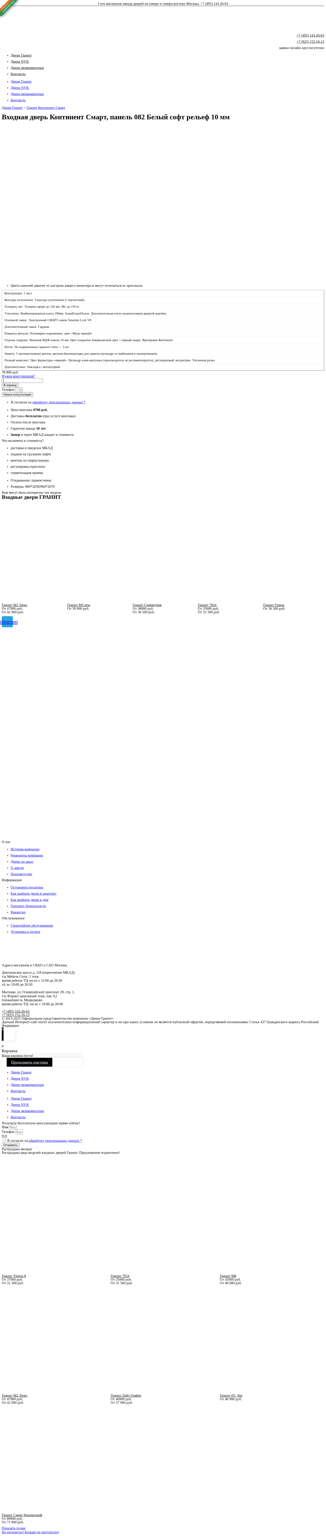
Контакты (18, 74)
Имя (5, 1127)
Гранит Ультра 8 (14, 1276)
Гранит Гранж (273, 605)
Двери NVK (20, 88)
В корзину (10, 385)
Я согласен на (44, 1141)
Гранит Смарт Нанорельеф (22, 1515)
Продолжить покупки (29, 1062)
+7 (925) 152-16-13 (310, 41)
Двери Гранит (21, 81)
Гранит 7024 (207, 605)
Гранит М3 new (78, 605)
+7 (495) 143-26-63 (310, 35)
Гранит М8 (228, 1276)
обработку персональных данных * (59, 402)
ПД (4, 1136)
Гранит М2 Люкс (14, 605)
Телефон (9, 389)
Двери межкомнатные (27, 68)
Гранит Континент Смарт (46, 108)
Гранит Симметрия (147, 605)
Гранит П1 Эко (231, 1395)
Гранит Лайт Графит (126, 1395)
